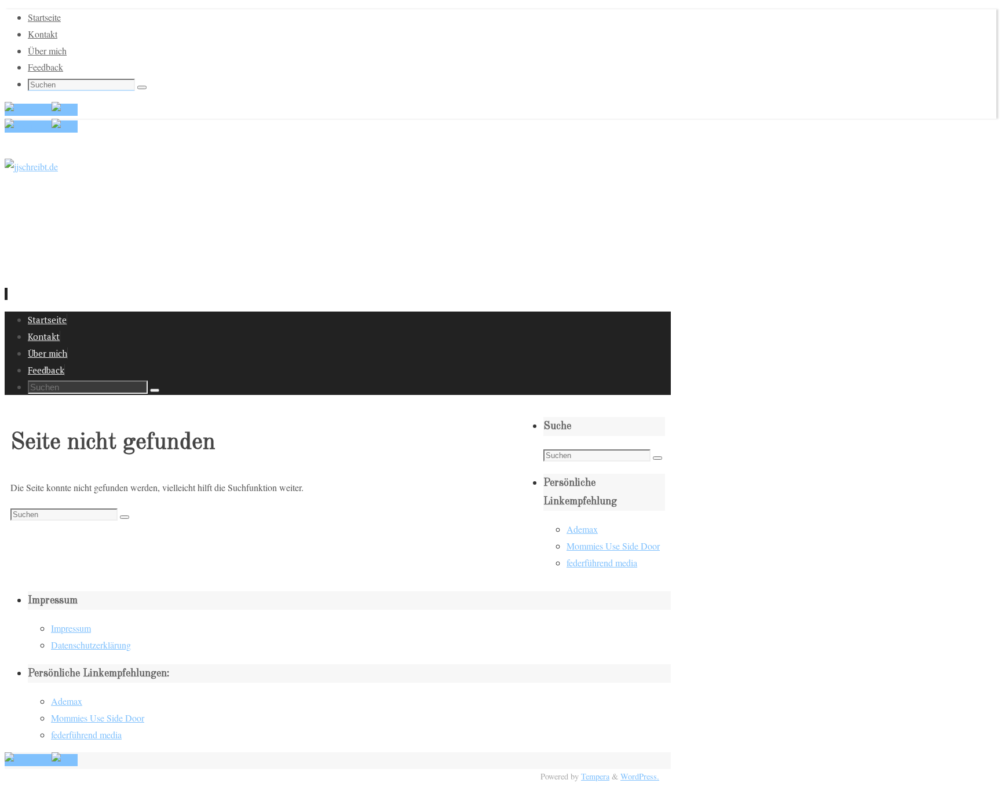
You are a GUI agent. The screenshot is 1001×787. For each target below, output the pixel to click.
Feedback (45, 67)
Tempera (595, 776)
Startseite (44, 17)
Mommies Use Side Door (613, 546)
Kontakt (42, 34)
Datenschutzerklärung (91, 645)
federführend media (602, 563)
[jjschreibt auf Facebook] (28, 110)
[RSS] (65, 110)
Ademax (582, 529)
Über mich (47, 51)
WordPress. (639, 776)
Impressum (71, 628)
